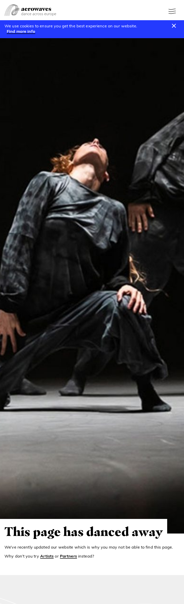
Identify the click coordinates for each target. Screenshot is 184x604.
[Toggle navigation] (173, 11)
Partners (68, 557)
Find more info (21, 32)
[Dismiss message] (174, 26)
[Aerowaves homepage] (30, 10)
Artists (47, 557)
